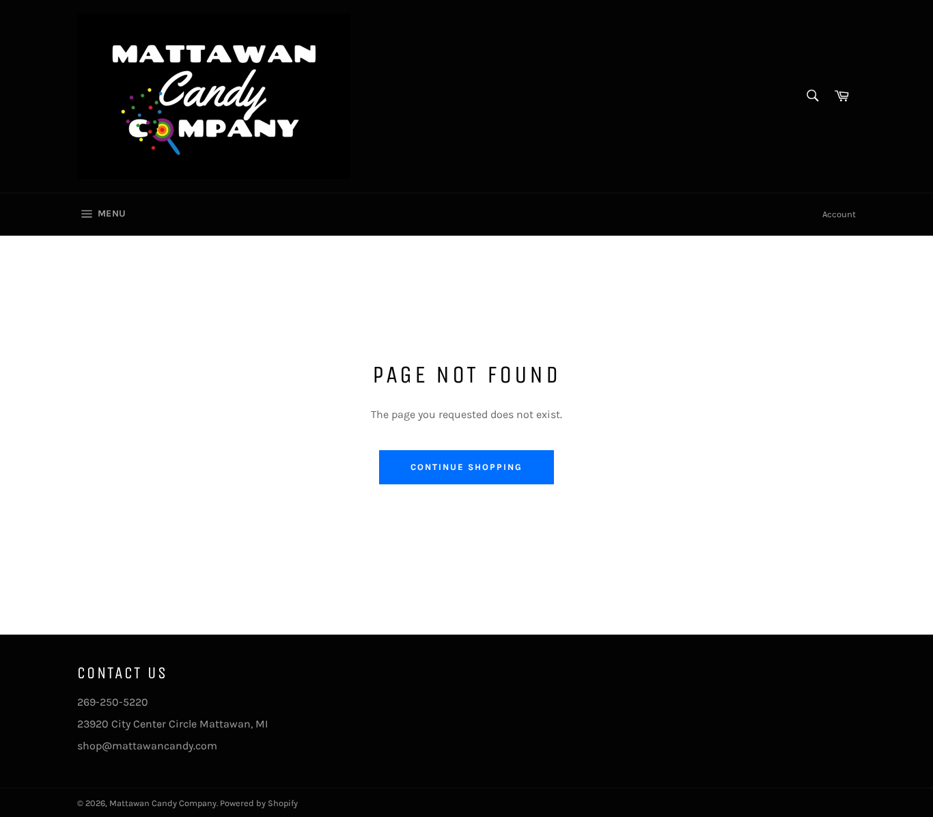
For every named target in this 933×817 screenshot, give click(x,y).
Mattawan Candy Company (163, 803)
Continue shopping (466, 467)
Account (839, 214)
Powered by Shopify (259, 803)
